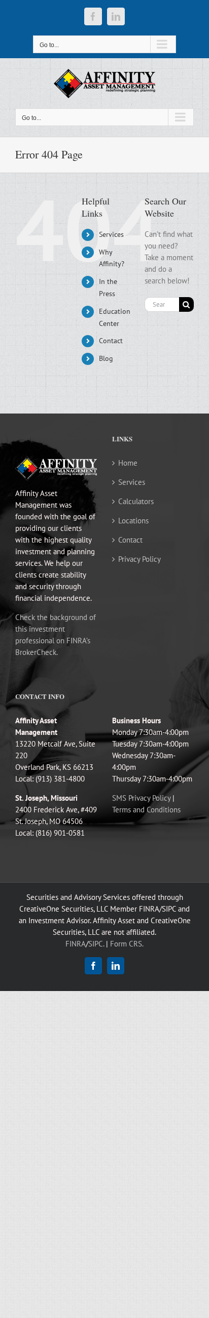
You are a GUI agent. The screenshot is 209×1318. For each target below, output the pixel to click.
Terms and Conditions (146, 809)
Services (111, 234)
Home (127, 463)
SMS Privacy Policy (141, 798)
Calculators (136, 501)
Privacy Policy (139, 559)
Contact (111, 340)
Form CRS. (127, 944)
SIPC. (96, 944)
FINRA (75, 944)
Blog (106, 358)
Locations (133, 520)
